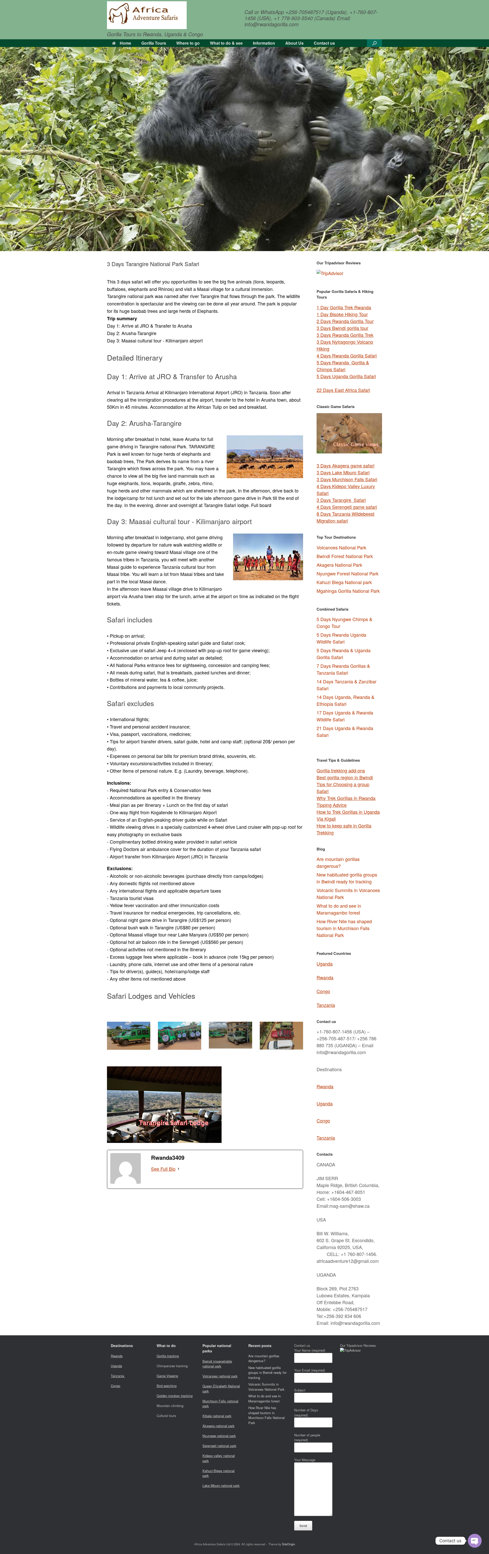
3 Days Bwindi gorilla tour (342, 328)
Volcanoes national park (220, 1376)
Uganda (325, 963)
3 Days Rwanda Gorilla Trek (345, 334)
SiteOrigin (288, 1544)
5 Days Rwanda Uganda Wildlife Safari (341, 638)
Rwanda (325, 977)
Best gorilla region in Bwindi (345, 777)
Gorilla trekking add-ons (341, 770)
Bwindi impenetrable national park (217, 1364)
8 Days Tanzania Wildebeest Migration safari (345, 517)
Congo (323, 991)
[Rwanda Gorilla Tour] (147, 15)
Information (264, 43)
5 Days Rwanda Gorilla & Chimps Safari (343, 366)
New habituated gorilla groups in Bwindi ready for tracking (347, 878)
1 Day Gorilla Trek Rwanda (344, 307)
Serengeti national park (219, 1445)
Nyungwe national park (219, 1435)
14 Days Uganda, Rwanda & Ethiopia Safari (345, 700)
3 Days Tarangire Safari (341, 500)
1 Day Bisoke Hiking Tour (342, 314)
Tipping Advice (332, 804)
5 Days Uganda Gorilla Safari (346, 376)
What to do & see (226, 43)
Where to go (188, 43)
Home (125, 43)
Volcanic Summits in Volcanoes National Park (266, 1387)
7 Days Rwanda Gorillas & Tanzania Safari (343, 669)
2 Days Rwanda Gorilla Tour (345, 321)
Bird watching (166, 1385)
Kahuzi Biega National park (344, 582)
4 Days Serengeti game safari (347, 506)
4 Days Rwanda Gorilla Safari (347, 355)
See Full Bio (163, 1168)
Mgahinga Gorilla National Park (348, 590)
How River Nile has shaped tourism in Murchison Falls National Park (344, 928)
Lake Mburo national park (221, 1485)
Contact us (324, 43)
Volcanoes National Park (341, 547)
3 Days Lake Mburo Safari (343, 472)
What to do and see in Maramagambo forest (339, 909)
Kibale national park (217, 1415)
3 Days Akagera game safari (345, 465)
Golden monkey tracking (175, 1395)
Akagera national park (218, 1425)
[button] (374, 43)
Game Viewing (167, 1375)
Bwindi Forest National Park (345, 556)
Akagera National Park (339, 564)
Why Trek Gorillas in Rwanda (346, 798)
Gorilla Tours (153, 43)
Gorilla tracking (168, 1355)
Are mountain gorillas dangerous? (338, 862)
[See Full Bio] (178, 1169)
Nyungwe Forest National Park (347, 573)
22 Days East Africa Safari (343, 390)
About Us (294, 43)
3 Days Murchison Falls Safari (347, 479)
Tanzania (326, 1005)
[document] (349, 678)
